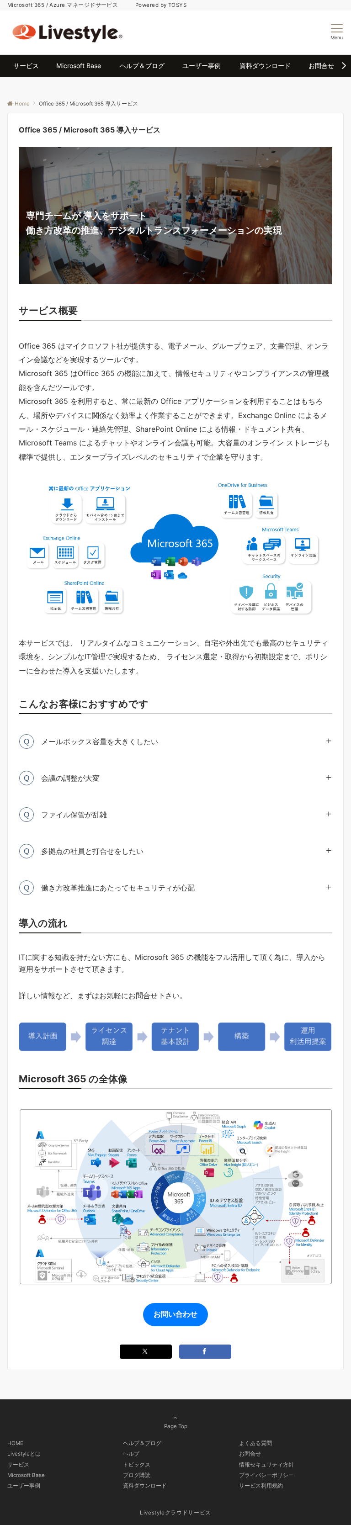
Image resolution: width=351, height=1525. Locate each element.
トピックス (136, 1464)
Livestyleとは (24, 1454)
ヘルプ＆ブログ (142, 1443)
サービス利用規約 (261, 1486)
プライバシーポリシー (266, 1475)
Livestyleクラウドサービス (175, 1512)
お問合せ (250, 1454)
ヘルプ (131, 1454)
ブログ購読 (136, 1475)
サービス (18, 1464)
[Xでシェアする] (146, 1352)
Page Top (175, 1426)
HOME (15, 1443)
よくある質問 (255, 1443)
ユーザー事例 (23, 1486)
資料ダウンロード (145, 1486)
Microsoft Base (26, 1475)
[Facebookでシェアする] (205, 1352)
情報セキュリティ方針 (266, 1464)
